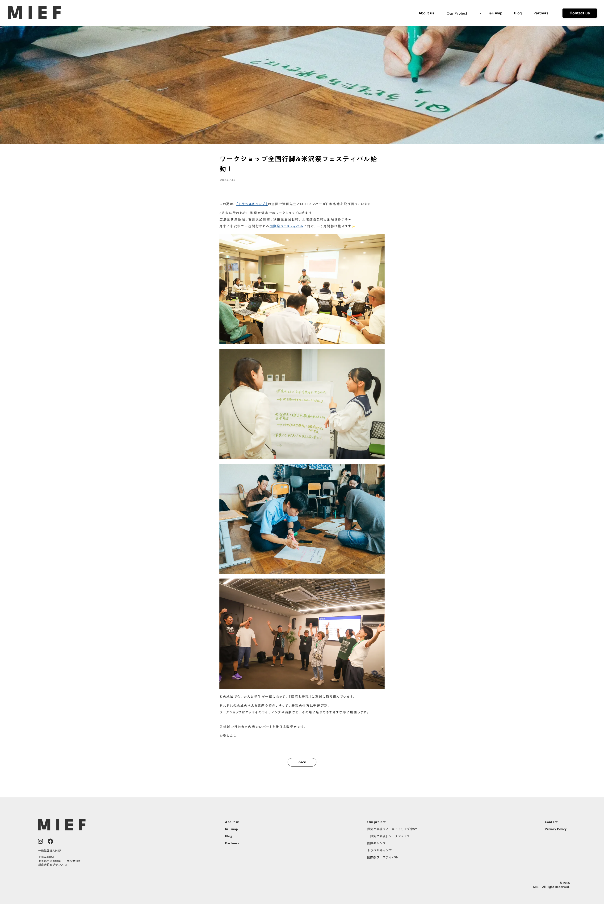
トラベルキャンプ (379, 850)
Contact (551, 822)
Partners (540, 13)
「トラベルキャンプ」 (252, 204)
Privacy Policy (555, 829)
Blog (518, 13)
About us (232, 822)
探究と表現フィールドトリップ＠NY (392, 829)
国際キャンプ (376, 843)
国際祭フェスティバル (286, 226)
